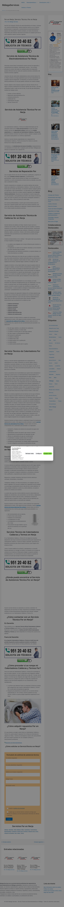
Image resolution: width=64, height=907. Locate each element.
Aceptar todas (47, 453)
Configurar (39, 453)
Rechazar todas (30, 453)
